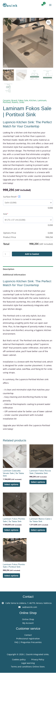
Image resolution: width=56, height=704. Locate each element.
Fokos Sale (23, 100)
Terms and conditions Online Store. (28, 666)
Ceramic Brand (10, 100)
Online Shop (28, 619)
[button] (48, 22)
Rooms (15, 102)
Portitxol (7, 102)
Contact (28, 635)
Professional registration (28, 638)
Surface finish (15, 196)
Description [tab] (8, 269)
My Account (28, 623)
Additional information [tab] (14, 274)
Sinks (21, 102)
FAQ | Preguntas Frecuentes (28, 642)
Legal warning (28, 663)
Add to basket (32, 254)
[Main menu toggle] (50, 5)
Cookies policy (19, 659)
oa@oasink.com (29, 607)
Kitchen (32, 100)
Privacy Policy (37, 659)
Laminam (41, 100)
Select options (11, 484)
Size (10, 214)
